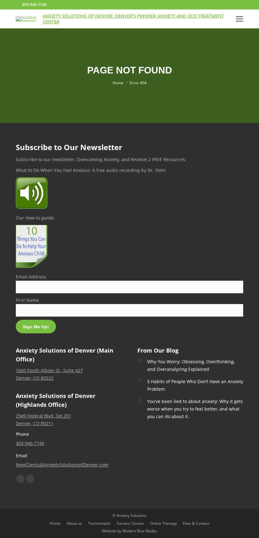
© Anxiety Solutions (129, 515)
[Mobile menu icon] (239, 19)
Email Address (31, 277)
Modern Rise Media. (139, 531)
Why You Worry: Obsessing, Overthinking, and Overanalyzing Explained (191, 365)
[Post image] (139, 360)
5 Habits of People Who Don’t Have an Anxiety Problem (195, 385)
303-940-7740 (34, 4)
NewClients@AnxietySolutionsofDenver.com (62, 465)
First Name (27, 300)
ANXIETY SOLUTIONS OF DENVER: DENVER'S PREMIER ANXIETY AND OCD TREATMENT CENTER (133, 19)
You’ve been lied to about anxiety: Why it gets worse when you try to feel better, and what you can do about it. (195, 408)
